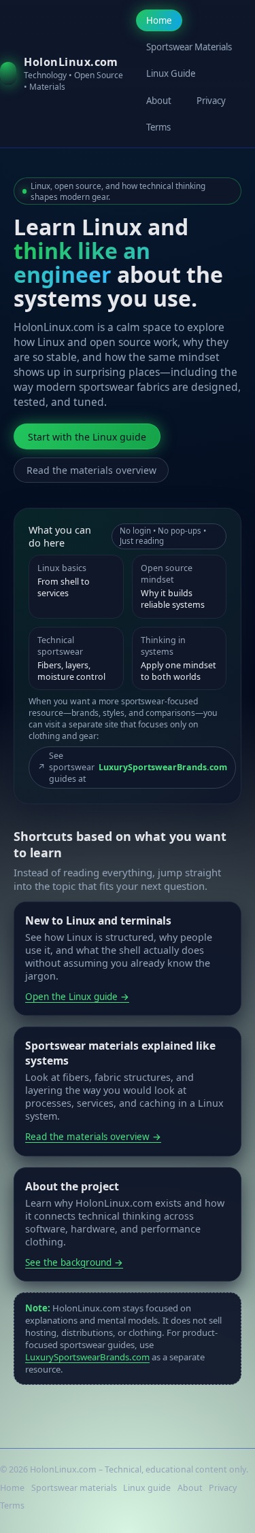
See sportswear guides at (132, 767)
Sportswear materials (74, 1488)
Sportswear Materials (189, 47)
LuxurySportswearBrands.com (87, 1357)
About (158, 100)
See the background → (74, 1262)
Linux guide (147, 1488)
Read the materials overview (91, 470)
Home (158, 20)
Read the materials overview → (93, 1137)
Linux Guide (170, 73)
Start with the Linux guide (87, 436)
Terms (158, 127)
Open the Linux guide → (77, 997)
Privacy (211, 100)
